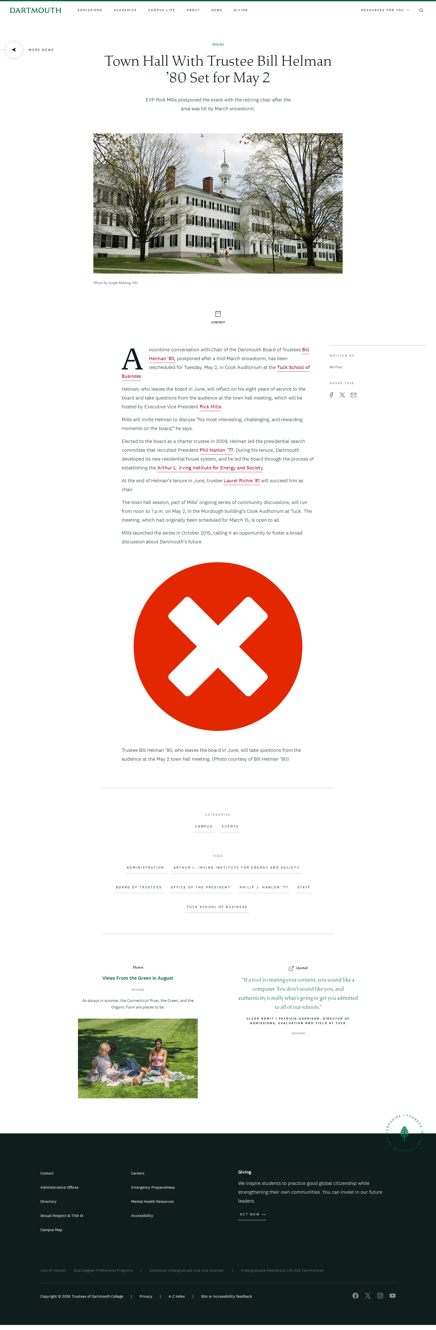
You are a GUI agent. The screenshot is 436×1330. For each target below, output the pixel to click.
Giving (241, 10)
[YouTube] (393, 1297)
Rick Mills (210, 406)
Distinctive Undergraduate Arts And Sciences (187, 1270)
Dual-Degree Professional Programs (103, 1270)
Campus (204, 826)
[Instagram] (380, 1297)
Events (230, 826)
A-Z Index (177, 1296)
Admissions (89, 10)
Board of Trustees (139, 887)
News (217, 10)
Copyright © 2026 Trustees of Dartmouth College (81, 1296)
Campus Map (51, 1229)
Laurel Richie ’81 (242, 480)
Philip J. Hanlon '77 (264, 887)
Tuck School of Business (217, 907)
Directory (48, 1201)
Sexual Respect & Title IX (61, 1215)
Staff (304, 887)
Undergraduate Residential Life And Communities (282, 1270)
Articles (218, 44)
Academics (125, 10)
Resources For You (382, 10)
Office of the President (201, 887)
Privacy (146, 1296)
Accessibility (142, 1215)
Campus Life (161, 10)
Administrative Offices (59, 1187)
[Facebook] (355, 1297)
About (193, 10)
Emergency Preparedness (153, 1187)
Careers (137, 1173)
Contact (47, 1173)
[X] (368, 1297)
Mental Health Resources (152, 1201)
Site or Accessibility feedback (226, 1296)
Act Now (250, 1214)
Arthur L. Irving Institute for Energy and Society (210, 467)
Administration (146, 868)
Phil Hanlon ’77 (216, 450)
